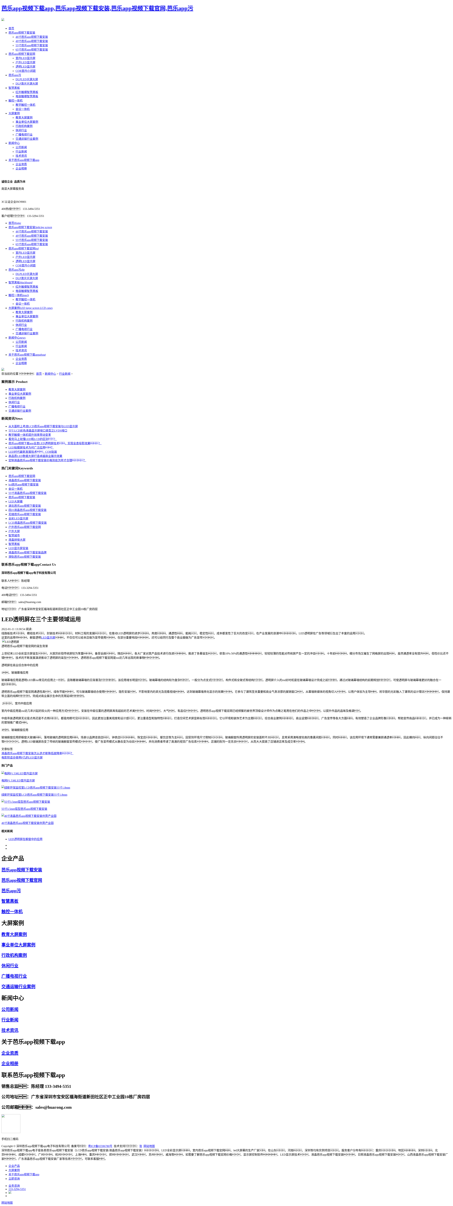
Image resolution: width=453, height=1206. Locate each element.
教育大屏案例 (24, 117)
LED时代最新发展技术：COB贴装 (32, 451)
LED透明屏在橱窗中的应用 (25, 839)
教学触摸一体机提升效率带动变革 (29, 434)
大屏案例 (14, 113)
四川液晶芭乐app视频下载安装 (27, 510)
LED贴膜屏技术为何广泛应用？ (31, 447)
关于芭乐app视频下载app (23, 160)
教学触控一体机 (25, 104)
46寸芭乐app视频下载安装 (32, 36)
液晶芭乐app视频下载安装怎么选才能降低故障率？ (37, 753)
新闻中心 (14, 143)
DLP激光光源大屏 (27, 83)
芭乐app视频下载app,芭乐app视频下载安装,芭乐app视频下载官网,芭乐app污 (97, 8)
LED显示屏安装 (18, 548)
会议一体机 (23, 109)
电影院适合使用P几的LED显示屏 (22, 757)
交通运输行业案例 (27, 138)
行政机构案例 (24, 126)
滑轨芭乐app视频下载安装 (24, 556)
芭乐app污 (14, 75)
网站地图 (149, 1146)
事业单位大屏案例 (27, 121)
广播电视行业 (24, 134)
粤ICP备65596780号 (100, 1146)
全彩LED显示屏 (18, 518)
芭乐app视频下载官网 (21, 53)
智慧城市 (14, 535)
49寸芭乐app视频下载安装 (32, 41)
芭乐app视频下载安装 (21, 32)
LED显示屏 (48, 637)
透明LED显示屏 (25, 66)
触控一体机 (15, 100)
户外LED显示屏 (25, 62)
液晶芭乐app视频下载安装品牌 (27, 552)
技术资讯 (21, 155)
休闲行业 (21, 130)
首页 (11, 28)
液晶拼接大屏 (16, 539)
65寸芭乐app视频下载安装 (32, 49)
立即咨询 (14, 1178)
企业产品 (14, 1165)
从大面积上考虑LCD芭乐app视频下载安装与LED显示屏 (43, 426)
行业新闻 (21, 151)
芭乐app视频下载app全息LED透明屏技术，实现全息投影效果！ (55, 443)
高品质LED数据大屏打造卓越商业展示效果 (35, 456)
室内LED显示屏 (25, 58)
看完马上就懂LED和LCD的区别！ (32, 439)
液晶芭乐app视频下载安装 (24, 480)
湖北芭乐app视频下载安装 (24, 505)
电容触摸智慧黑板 (27, 96)
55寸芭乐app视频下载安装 (32, 45)
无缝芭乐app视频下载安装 (24, 514)
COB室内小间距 (26, 70)
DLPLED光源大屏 (27, 79)
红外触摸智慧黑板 (27, 92)
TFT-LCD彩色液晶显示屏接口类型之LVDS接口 (37, 430)
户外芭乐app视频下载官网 (24, 527)
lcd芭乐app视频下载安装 (23, 484)
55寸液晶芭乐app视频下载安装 (27, 493)
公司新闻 (21, 147)
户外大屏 (14, 531)
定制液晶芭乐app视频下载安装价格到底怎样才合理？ (47, 460)
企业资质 (21, 164)
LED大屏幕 (15, 501)
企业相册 (21, 168)
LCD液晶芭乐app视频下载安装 (27, 522)
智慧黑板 (14, 87)
